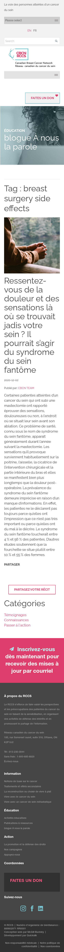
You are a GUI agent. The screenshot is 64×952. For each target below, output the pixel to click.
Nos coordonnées (50, 946)
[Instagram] (23, 908)
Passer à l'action (17, 625)
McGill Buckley (35, 932)
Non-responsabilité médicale (21, 943)
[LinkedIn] (41, 908)
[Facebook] (32, 908)
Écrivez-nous (11, 762)
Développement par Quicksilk (20, 936)
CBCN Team (26, 388)
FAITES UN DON (42, 98)
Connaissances (16, 620)
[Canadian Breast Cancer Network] (32, 58)
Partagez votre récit (32, 589)
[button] (56, 41)
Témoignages (15, 615)
